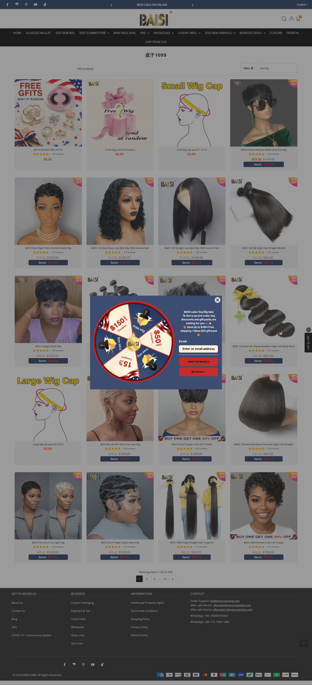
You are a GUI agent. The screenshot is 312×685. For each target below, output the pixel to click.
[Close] (217, 300)
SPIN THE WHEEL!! (198, 361)
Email (183, 341)
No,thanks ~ (199, 371)
